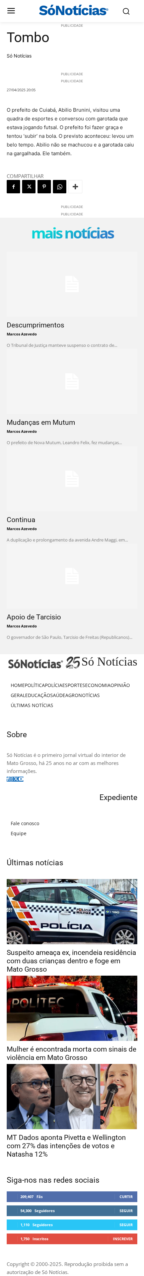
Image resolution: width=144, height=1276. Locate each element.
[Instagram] (11, 779)
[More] (75, 186)
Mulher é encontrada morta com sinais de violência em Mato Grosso (71, 1053)
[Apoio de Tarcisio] (72, 576)
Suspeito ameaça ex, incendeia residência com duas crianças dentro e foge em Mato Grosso (71, 961)
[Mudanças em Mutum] (72, 381)
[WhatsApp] (59, 186)
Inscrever (123, 1238)
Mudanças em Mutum (41, 422)
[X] (28, 186)
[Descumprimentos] (72, 284)
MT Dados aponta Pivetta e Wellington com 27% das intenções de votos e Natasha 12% (66, 1146)
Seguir (126, 1210)
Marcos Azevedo (22, 333)
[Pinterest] (44, 186)
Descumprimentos (35, 325)
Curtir (126, 1196)
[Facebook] (13, 186)
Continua (21, 520)
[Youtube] (21, 779)
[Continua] (72, 478)
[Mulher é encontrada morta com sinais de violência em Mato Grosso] (72, 1008)
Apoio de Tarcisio (34, 617)
